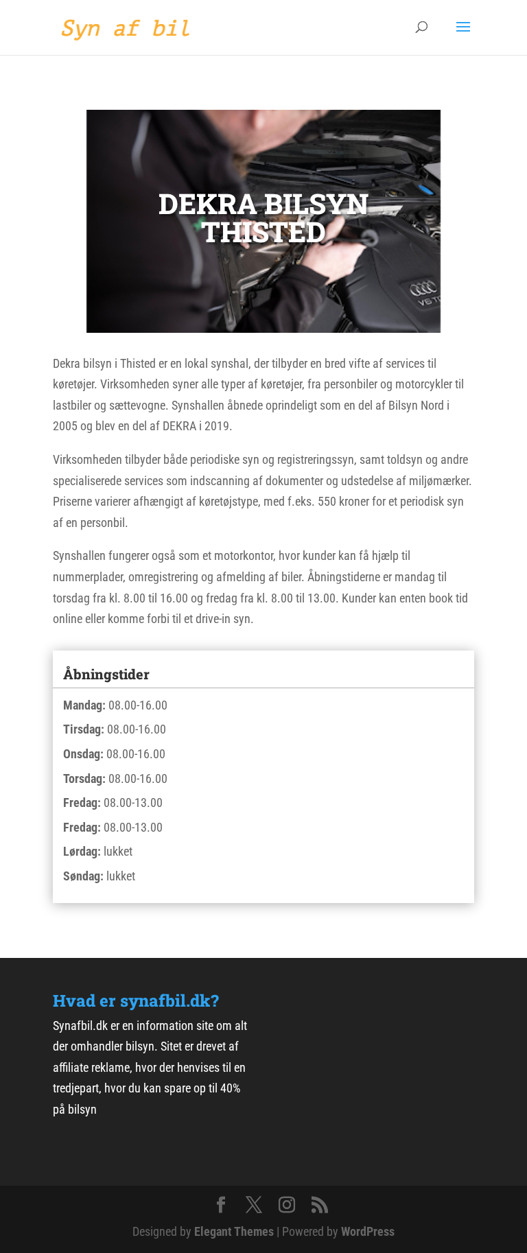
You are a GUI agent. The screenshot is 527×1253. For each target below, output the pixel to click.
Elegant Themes (234, 1231)
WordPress (368, 1231)
